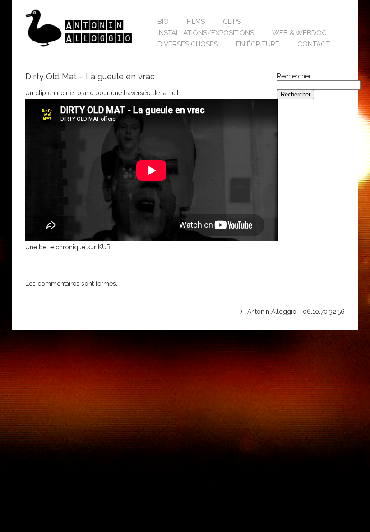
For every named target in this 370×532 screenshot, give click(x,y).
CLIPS (232, 22)
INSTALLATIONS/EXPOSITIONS (205, 33)
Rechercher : (295, 76)
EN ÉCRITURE (257, 44)
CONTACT (313, 44)
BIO (163, 22)
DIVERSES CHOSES (187, 44)
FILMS (196, 22)
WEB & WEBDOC (299, 33)
